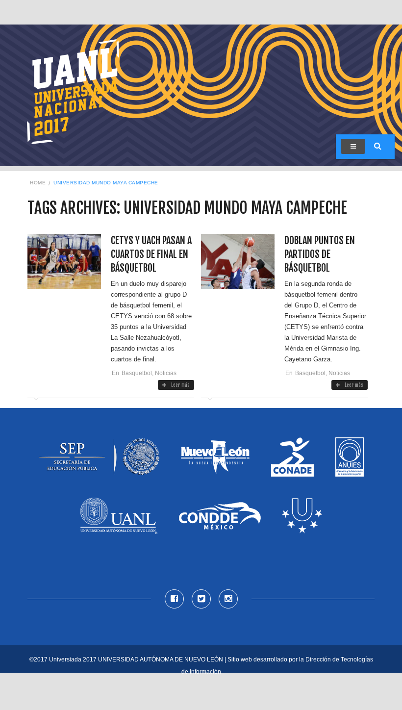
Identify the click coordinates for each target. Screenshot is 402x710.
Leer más (180, 385)
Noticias (165, 373)
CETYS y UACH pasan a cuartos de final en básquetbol (151, 254)
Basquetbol (137, 373)
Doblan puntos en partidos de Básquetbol (319, 254)
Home (38, 182)
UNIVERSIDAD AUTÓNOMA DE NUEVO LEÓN (160, 659)
